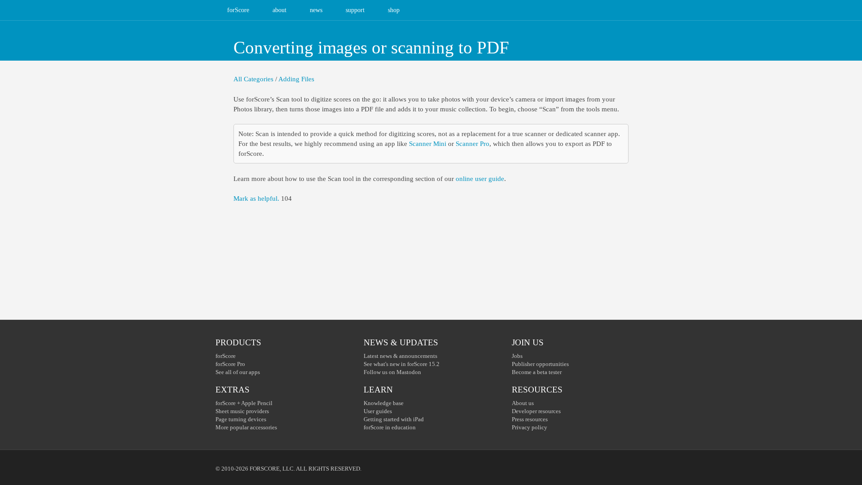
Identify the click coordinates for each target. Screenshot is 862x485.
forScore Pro (230, 364)
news (316, 10)
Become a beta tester (537, 372)
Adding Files (296, 79)
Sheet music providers (242, 411)
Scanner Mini (427, 143)
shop (394, 10)
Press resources (530, 419)
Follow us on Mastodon (392, 372)
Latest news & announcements (400, 356)
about (279, 10)
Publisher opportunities (540, 364)
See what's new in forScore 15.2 (402, 364)
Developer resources (536, 411)
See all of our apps (238, 372)
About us (523, 403)
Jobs (517, 356)
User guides (378, 411)
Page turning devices (241, 419)
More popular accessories (246, 427)
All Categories (253, 79)
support (355, 10)
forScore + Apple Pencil (244, 403)
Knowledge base (384, 403)
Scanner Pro (472, 143)
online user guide (480, 178)
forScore (238, 10)
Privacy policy (529, 427)
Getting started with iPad (394, 419)
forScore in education (390, 427)
